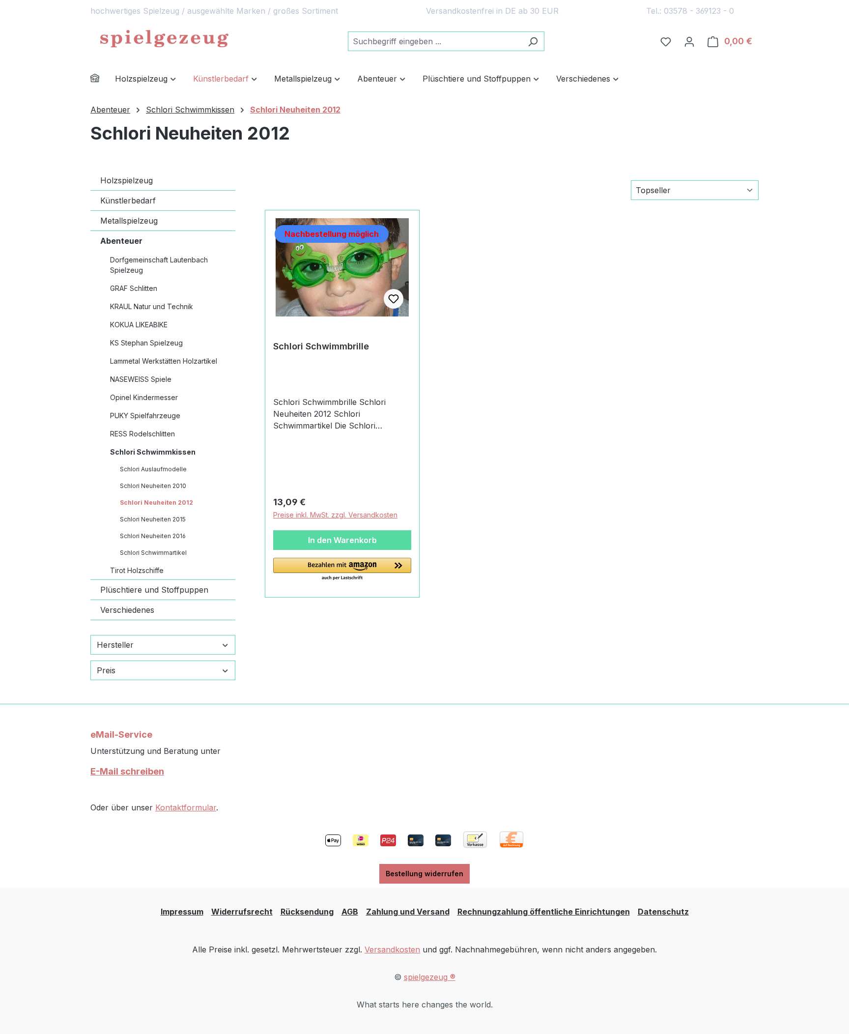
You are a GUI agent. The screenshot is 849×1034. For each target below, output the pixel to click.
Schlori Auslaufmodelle (153, 469)
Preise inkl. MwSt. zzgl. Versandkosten (335, 515)
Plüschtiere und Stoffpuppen (154, 590)
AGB (349, 912)
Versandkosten (392, 949)
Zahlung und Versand (408, 912)
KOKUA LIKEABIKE (139, 324)
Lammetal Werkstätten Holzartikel (163, 361)
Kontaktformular (185, 807)
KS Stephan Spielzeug (146, 343)
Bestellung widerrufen (424, 873)
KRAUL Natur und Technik (151, 306)
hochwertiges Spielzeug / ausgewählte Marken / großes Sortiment (214, 11)
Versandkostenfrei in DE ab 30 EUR (492, 11)
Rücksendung (307, 912)
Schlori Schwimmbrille (321, 346)
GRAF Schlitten (133, 288)
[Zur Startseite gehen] (164, 39)
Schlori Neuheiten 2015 (153, 519)
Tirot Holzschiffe (137, 570)
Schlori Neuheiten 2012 (156, 502)
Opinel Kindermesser (144, 397)
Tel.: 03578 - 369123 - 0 (690, 11)
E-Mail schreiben (127, 771)
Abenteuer (121, 241)
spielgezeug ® (429, 977)
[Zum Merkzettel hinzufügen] (393, 299)
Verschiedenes (127, 610)
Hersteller (115, 645)
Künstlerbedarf (128, 200)
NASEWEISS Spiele (140, 379)
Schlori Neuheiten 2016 (153, 536)
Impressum (182, 912)
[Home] (102, 79)
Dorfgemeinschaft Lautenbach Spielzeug (159, 265)
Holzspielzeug (126, 180)
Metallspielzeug (129, 221)
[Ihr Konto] (689, 41)
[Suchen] (532, 41)
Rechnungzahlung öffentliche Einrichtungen (543, 912)
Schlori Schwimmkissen (153, 452)
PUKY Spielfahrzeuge (145, 415)
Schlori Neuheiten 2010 (153, 485)
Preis (106, 670)
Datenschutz (663, 912)
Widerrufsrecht (242, 912)
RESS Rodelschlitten (142, 434)
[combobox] (435, 41)
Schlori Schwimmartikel (153, 552)
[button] (342, 569)
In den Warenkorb (342, 540)
